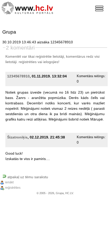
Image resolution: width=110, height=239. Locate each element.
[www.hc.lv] (28, 7)
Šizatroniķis (17, 137)
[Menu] (99, 8)
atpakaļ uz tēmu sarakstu (27, 177)
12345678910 (18, 76)
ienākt (9, 182)
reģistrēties (28, 62)
